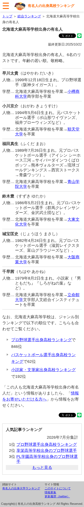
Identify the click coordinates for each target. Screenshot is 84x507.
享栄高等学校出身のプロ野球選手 (46, 450)
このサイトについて (58, 488)
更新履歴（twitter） (57, 496)
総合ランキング (29, 16)
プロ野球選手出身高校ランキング (41, 340)
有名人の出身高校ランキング (51, 6)
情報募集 (50, 492)
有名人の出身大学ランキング (21, 488)
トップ (7, 16)
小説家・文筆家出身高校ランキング (43, 370)
